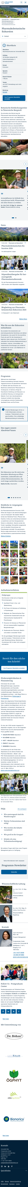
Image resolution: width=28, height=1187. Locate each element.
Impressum (12, 1184)
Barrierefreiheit (4, 1184)
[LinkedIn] (5, 1166)
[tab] (13, 217)
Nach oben (6, 1019)
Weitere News (23, 319)
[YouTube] (8, 1166)
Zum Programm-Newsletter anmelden (12, 98)
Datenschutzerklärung (15, 1181)
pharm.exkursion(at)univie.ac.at (10, 770)
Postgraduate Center (5, 6)
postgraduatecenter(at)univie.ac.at (9, 1162)
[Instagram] (1, 1166)
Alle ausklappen (22, 809)
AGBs (2, 1181)
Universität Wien (5, 19)
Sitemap (7, 1181)
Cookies (18, 1184)
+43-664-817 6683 (18, 955)
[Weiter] (25, 164)
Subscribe (14, 872)
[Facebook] (11, 1166)
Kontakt (5, 92)
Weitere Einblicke (6, 536)
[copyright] (26, 16)
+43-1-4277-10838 (18, 952)
